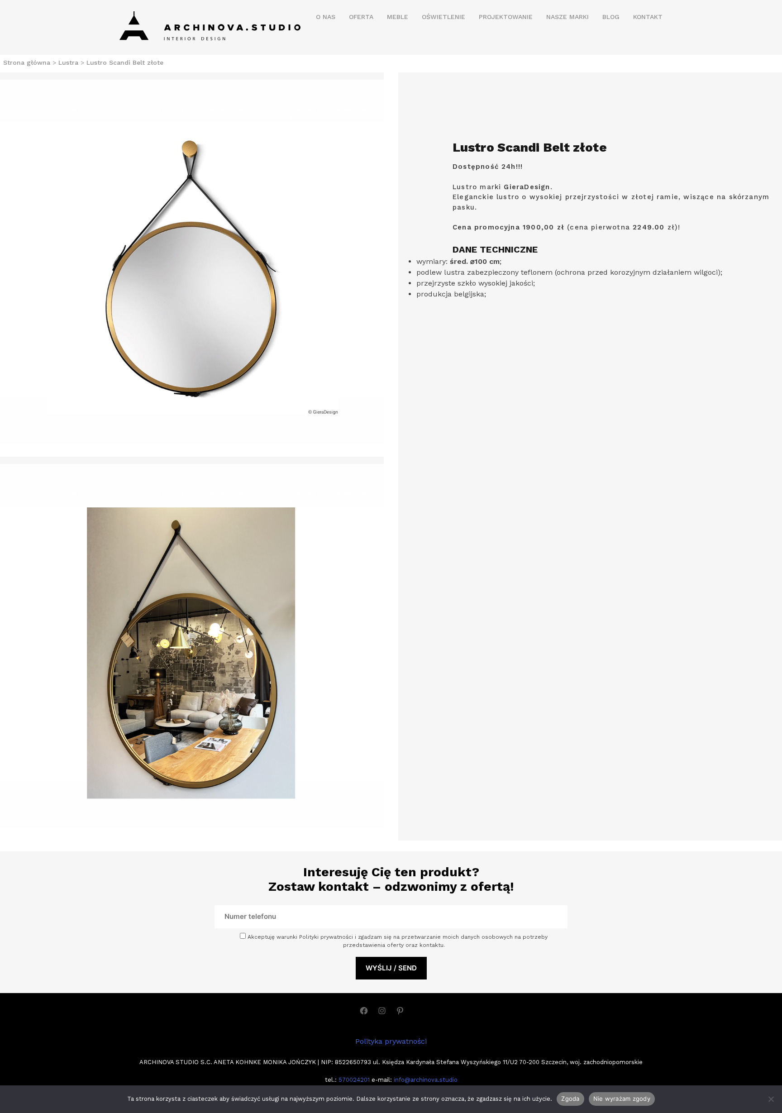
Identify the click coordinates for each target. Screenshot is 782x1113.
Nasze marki (567, 16)
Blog (611, 16)
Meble (397, 16)
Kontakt (648, 16)
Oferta (361, 16)
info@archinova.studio (426, 1079)
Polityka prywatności (391, 1041)
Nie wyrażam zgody (621, 1098)
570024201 (353, 1079)
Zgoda (570, 1098)
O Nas (325, 16)
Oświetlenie (443, 16)
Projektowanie (506, 16)
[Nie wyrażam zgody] (770, 1098)
